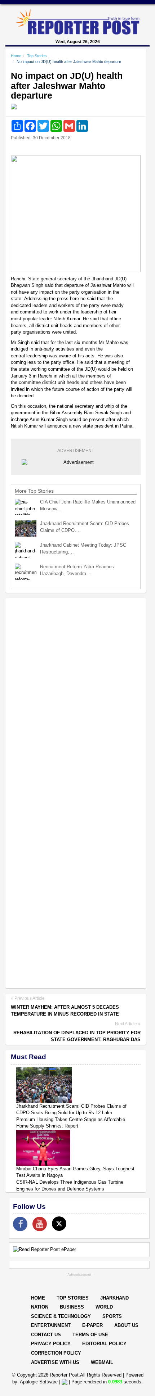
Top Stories (37, 56)
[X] (59, 1223)
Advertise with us (55, 1362)
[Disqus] (76, 697)
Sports (112, 1316)
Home (16, 56)
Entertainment (51, 1325)
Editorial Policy (104, 1343)
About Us (126, 1325)
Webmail (102, 1362)
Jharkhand (114, 1298)
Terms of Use (90, 1334)
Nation (39, 1307)
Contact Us (46, 1334)
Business (72, 1307)
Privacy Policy (51, 1343)
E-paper (92, 1325)
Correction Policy (56, 1353)
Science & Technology (61, 1316)
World (104, 1307)
